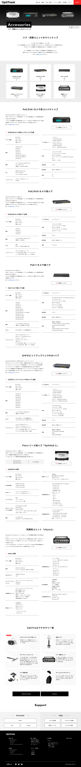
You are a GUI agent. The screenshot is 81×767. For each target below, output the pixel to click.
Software (54, 694)
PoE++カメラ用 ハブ (64, 77)
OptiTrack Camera (26, 694)
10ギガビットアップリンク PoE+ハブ (17, 94)
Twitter (19, 764)
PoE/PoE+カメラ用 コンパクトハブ (16, 77)
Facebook (16, 764)
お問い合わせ (40, 54)
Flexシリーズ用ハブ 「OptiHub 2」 (40, 94)
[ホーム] (69, 26)
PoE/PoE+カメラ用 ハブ (40, 77)
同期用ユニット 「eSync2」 (64, 94)
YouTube (22, 764)
